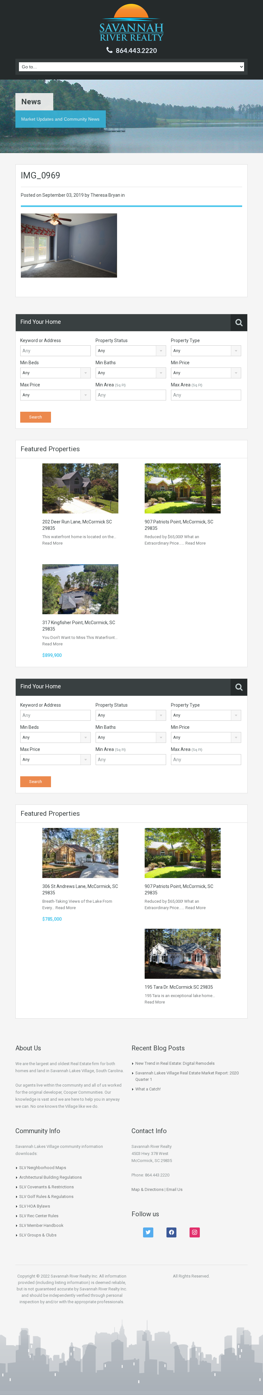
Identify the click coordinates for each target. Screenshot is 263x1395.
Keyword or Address (40, 340)
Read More (52, 543)
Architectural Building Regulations (50, 1177)
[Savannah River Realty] (132, 23)
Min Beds (29, 362)
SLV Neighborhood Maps (42, 1167)
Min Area (111, 384)
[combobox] (131, 350)
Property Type (185, 340)
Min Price (180, 362)
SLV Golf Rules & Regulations (46, 1196)
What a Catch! (148, 1089)
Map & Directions (148, 1189)
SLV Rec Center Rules (38, 1215)
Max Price (30, 384)
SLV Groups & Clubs (37, 1235)
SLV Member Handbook (41, 1225)
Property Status (112, 340)
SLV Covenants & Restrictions (46, 1186)
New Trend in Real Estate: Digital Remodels (175, 1063)
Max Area (186, 384)
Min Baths (106, 362)
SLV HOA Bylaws (34, 1206)
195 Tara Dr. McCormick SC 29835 (179, 987)
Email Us (174, 1189)
